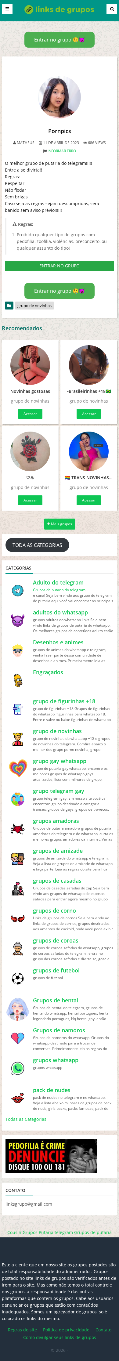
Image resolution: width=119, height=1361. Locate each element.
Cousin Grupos (22, 1232)
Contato (103, 1330)
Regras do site (22, 1330)
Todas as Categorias (25, 1119)
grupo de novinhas (34, 305)
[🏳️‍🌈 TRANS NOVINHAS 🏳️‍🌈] (88, 451)
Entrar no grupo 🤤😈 (59, 39)
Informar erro (62, 151)
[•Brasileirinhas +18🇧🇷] (88, 365)
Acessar (30, 413)
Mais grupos (61, 524)
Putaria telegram (56, 1232)
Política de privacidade (66, 1330)
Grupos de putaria (93, 1232)
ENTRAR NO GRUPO (59, 266)
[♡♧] (30, 451)
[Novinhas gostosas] (30, 365)
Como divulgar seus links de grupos (59, 1337)
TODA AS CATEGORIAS (37, 545)
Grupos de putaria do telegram (59, 589)
